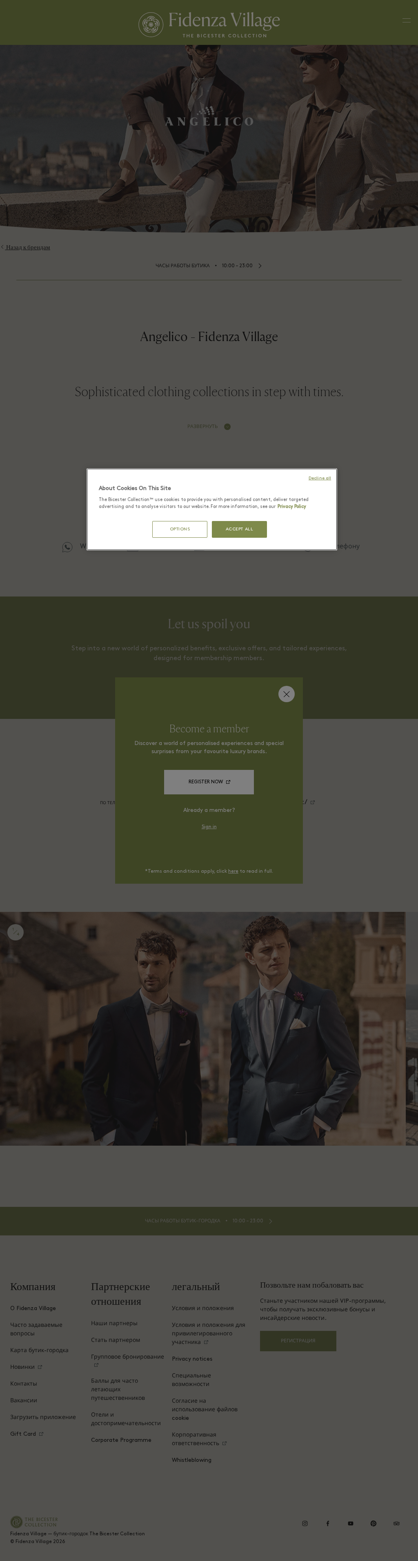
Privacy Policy (292, 506)
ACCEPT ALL (239, 529)
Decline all (320, 478)
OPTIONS (180, 529)
